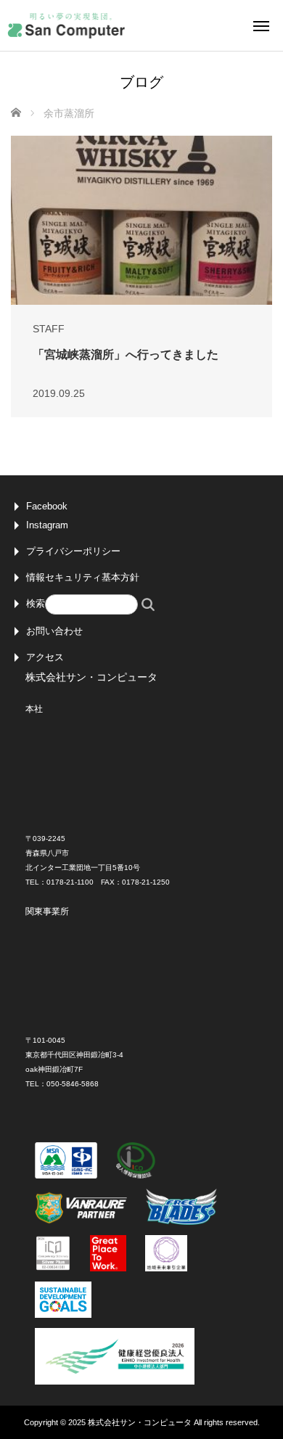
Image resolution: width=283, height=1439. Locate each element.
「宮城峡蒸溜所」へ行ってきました (125, 354)
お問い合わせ (54, 631)
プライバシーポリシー (73, 551)
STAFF (49, 329)
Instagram (47, 525)
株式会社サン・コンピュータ (140, 1422)
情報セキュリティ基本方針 (82, 577)
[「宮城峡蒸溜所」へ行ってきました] (141, 220)
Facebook (46, 506)
